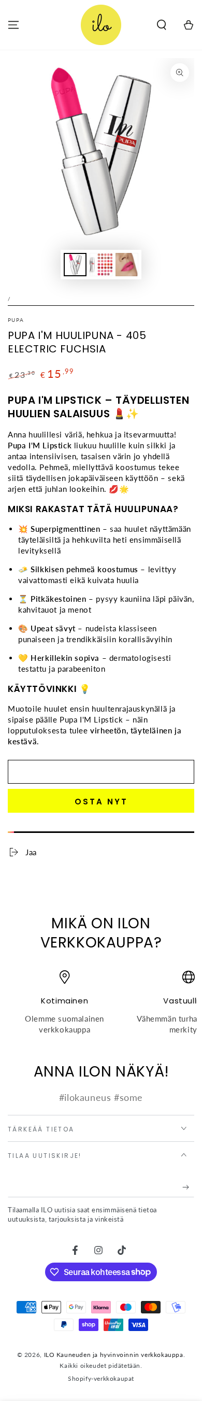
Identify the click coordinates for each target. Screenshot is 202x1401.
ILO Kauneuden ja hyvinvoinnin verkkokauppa (113, 1354)
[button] (161, 25)
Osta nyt (101, 801)
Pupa (16, 320)
